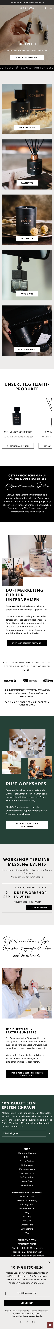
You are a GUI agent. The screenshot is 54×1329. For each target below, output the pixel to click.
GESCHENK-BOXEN (27, 349)
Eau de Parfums (27, 127)
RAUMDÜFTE (27, 183)
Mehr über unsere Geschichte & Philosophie (27, 1074)
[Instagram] (27, 1322)
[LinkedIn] (33, 1322)
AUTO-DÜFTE (27, 294)
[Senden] (49, 1133)
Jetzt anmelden (39, 907)
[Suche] (45, 8)
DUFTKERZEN (27, 238)
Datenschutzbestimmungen (22, 1316)
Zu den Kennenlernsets (27, 57)
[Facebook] (21, 1322)
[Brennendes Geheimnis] (18, 412)
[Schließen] (49, 1262)
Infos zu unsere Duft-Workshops (27, 825)
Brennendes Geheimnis (18, 432)
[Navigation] (3, 8)
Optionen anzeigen (18, 446)
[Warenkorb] (51, 8)
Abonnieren (27, 1303)
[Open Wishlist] (50, 1325)
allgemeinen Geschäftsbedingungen (25, 1313)
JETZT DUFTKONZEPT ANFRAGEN (27, 643)
